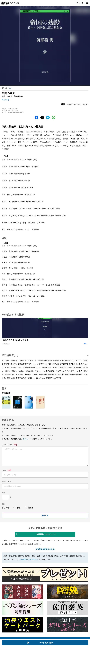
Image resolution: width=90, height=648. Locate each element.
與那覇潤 (5, 100)
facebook (36, 117)
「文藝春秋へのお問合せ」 (28, 559)
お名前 (4, 470)
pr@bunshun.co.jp (45, 549)
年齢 (3, 493)
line (53, 117)
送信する (45, 515)
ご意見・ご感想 (7, 444)
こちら (25, 439)
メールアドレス (7, 481)
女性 (18, 508)
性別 (3, 504)
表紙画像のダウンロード (46, 534)
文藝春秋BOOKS (10, 3)
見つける (79, 3)
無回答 (30, 508)
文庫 (10, 88)
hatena (48, 117)
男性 (7, 508)
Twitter (42, 117)
